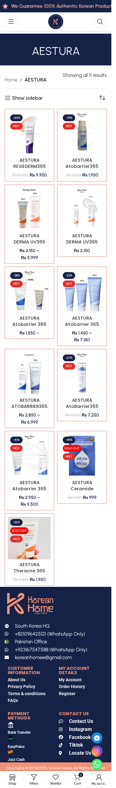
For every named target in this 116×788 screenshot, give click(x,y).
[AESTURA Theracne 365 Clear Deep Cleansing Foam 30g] (29, 538)
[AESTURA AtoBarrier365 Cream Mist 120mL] (82, 373)
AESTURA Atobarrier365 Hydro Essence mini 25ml (82, 169)
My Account (70, 679)
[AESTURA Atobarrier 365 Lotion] (29, 455)
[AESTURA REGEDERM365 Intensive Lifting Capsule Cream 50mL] (29, 133)
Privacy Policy (21, 686)
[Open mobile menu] (11, 21)
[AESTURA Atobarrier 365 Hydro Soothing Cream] (82, 291)
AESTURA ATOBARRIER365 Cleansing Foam (29, 409)
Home (11, 80)
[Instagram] (97, 751)
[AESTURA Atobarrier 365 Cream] (29, 291)
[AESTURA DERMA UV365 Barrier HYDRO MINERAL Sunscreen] (82, 209)
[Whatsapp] (97, 764)
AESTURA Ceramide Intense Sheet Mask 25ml (82, 491)
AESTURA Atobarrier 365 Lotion (29, 488)
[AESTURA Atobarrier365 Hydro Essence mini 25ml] (82, 133)
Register (67, 693)
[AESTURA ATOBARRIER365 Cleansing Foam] (29, 373)
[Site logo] (55, 21)
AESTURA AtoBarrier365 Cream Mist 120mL (82, 409)
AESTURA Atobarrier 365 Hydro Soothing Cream (82, 327)
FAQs (13, 700)
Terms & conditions (26, 693)
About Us (16, 679)
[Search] (100, 21)
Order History (72, 686)
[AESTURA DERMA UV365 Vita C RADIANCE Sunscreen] (29, 209)
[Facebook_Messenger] (97, 737)
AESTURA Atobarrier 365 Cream (29, 324)
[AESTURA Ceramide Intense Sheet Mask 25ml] (82, 455)
